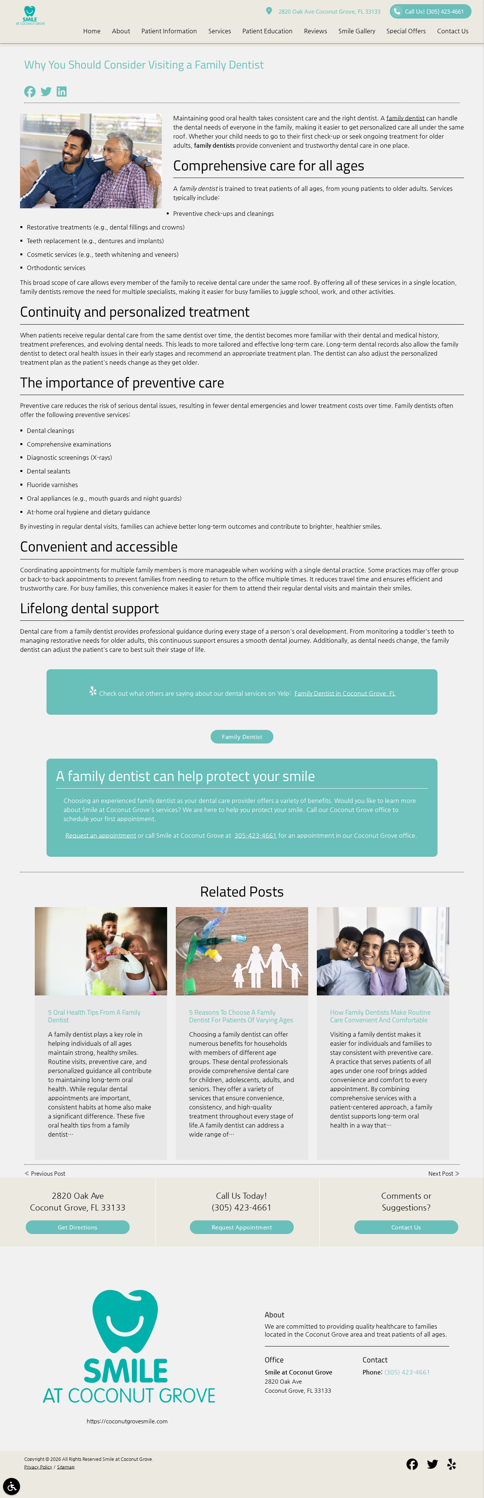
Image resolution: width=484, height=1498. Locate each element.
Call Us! (434, 11)
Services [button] (219, 30)
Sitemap (65, 1467)
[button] (11, 1486)
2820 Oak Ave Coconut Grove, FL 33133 (328, 11)
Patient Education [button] (267, 30)
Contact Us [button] (452, 30)
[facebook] (412, 1465)
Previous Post (48, 1173)
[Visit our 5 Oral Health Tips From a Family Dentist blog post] (101, 951)
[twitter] (432, 1465)
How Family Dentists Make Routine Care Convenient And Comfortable (380, 1016)
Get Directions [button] (78, 1227)
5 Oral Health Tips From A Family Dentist (94, 1016)
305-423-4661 (255, 835)
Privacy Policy (38, 1467)
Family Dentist (242, 736)
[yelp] (452, 1465)
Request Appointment (242, 1227)
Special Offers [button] (406, 30)
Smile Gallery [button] (356, 30)
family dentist (405, 118)
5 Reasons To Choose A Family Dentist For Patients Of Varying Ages (241, 1016)
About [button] (121, 30)
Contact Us (406, 1227)
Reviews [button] (315, 30)
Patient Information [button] (169, 30)
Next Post (440, 1173)
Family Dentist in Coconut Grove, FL (345, 693)
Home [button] (92, 30)
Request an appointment (100, 835)
